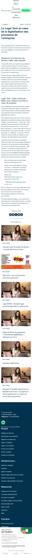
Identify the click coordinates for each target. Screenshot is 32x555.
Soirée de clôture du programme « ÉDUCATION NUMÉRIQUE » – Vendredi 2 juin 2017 (14, 334)
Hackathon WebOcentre (11, 363)
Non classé (6, 243)
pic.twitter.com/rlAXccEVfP (11, 179)
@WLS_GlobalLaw (16, 177)
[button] (10, 214)
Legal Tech (17, 118)
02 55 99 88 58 (14, 416)
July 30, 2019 (8, 184)
